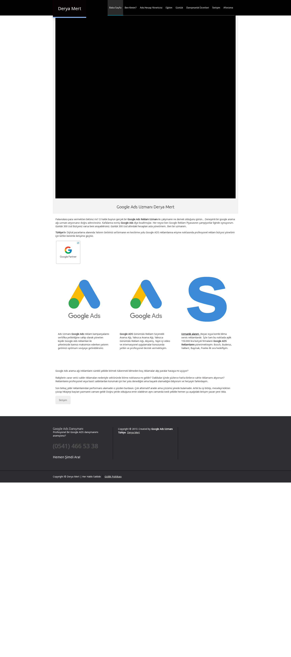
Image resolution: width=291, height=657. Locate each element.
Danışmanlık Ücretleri (197, 7)
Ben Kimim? (131, 7)
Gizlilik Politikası (113, 476)
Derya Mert (133, 432)
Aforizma (228, 7)
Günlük (179, 7)
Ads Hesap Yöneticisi (151, 7)
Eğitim (169, 7)
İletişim (216, 7)
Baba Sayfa (115, 7)
